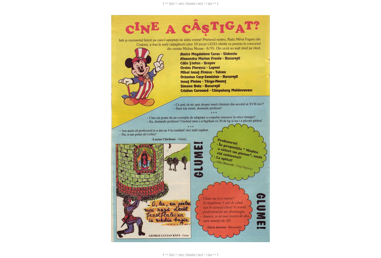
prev (181, 3)
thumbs (190, 3)
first (171, 3)
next (200, 3)
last (210, 3)
